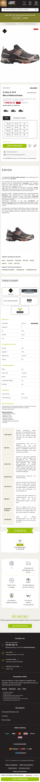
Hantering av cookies (24, 768)
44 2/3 (8, 131)
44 (24, 127)
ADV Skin (25, 260)
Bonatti (32, 260)
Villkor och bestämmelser (26, 764)
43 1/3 (16, 127)
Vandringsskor (20, 269)
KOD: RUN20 (16, 18)
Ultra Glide (18, 260)
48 (24, 134)
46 (24, 131)
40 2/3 (8, 123)
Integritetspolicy (12, 768)
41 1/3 (16, 123)
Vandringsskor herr (31, 269)
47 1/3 (16, 134)
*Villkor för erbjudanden (11, 764)
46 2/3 (8, 134)
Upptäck (25, 18)
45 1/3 (16, 131)
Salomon (6, 88)
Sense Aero (10, 260)
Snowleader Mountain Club (10, 712)
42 (24, 123)
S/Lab (3, 260)
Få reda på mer (32, 158)
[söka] (37, 8)
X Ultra (10, 263)
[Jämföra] (35, 145)
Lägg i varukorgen (14, 146)
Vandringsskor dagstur (11, 24)
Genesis (4, 263)
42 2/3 (8, 127)
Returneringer (6, 720)
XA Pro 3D (17, 263)
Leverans (5, 716)
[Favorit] (29, 145)
